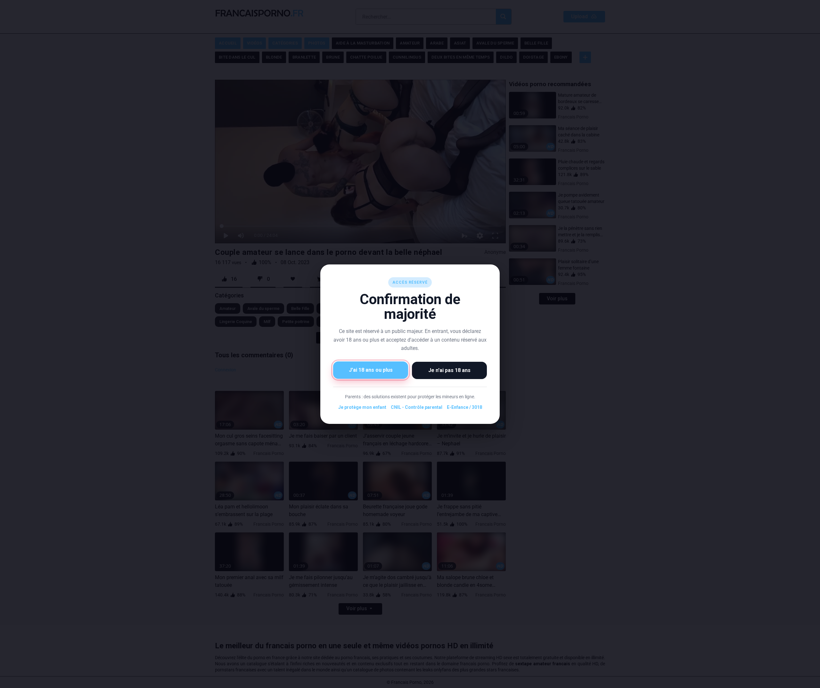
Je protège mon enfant (362, 407)
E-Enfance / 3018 (464, 407)
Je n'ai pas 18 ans (449, 370)
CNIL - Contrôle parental (416, 407)
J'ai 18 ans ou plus (371, 370)
